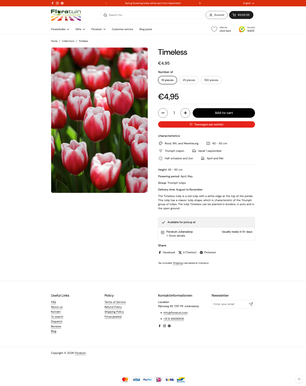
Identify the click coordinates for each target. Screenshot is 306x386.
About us (57, 307)
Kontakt (56, 311)
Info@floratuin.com (176, 312)
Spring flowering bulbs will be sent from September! (153, 3)
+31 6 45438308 (174, 318)
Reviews (56, 326)
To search (57, 316)
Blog (53, 331)
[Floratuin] (66, 15)
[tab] (175, 236)
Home (54, 41)
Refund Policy (113, 307)
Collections (68, 41)
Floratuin (80, 353)
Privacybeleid (113, 316)
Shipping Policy (114, 311)
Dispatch (56, 321)
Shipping (178, 263)
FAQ (53, 302)
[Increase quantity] (185, 113)
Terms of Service (115, 302)
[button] (241, 15)
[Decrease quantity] (163, 113)
